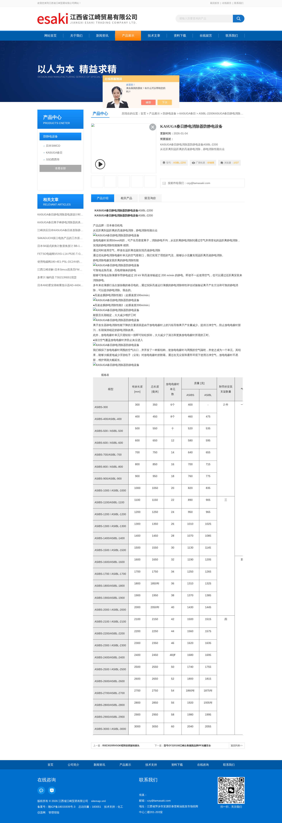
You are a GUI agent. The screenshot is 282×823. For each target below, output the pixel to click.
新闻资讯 (102, 35)
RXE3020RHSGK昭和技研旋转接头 (120, 745)
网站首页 (50, 35)
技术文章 (154, 35)
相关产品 (126, 198)
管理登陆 (54, 812)
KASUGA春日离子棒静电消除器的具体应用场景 (60, 222)
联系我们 (238, 3)
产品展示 (128, 35)
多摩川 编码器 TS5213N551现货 (57, 277)
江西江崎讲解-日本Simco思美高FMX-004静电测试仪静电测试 (60, 269)
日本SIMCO (53, 145)
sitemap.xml (98, 800)
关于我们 (76, 35)
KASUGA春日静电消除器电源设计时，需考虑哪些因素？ (60, 214)
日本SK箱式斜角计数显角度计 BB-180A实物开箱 (60, 245)
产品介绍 (102, 198)
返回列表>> (237, 745)
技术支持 (151, 764)
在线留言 (226, 3)
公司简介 (73, 764)
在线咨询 (203, 764)
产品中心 (52, 117)
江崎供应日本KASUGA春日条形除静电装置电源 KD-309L (60, 230)
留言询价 (150, 198)
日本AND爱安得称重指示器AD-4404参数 (60, 285)
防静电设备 (50, 136)
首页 (143, 113)
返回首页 (214, 3)
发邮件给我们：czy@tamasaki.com (188, 183)
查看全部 (60, 168)
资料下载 (180, 35)
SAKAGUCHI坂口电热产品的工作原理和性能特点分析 (60, 238)
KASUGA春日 (54, 152)
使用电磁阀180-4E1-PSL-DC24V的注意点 (60, 261)
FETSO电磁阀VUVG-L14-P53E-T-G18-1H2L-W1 (60, 253)
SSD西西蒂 (52, 159)
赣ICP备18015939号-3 (61, 806)
